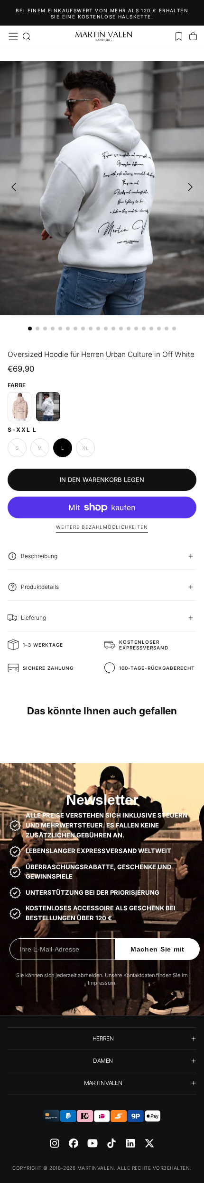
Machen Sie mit (157, 949)
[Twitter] (149, 1143)
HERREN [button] (103, 1038)
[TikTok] (111, 1143)
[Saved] (179, 36)
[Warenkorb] (193, 36)
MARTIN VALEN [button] (103, 1082)
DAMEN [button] (102, 1060)
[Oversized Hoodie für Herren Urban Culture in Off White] (48, 406)
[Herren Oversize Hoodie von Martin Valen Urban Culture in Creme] (19, 406)
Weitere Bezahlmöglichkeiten (102, 527)
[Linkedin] (130, 1143)
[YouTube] (92, 1143)
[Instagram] (54, 1143)
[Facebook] (73, 1143)
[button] (13, 36)
